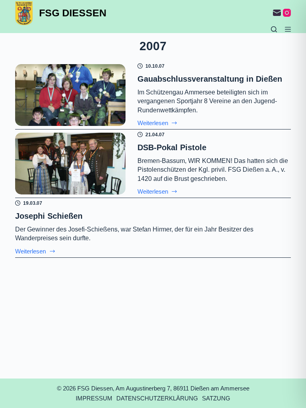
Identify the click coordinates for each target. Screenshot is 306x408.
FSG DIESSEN (72, 12)
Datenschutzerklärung (157, 398)
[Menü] (288, 29)
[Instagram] (287, 13)
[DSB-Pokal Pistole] (70, 164)
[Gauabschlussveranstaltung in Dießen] (70, 95)
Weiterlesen (157, 123)
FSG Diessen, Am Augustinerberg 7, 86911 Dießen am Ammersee (163, 388)
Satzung (216, 398)
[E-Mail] (277, 13)
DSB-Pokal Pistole (171, 147)
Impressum (94, 398)
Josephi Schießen (48, 216)
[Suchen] (274, 29)
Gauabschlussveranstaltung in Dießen (209, 79)
